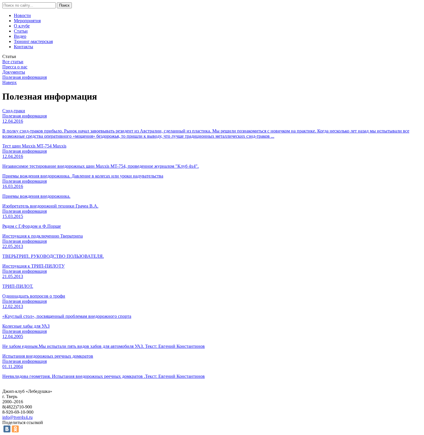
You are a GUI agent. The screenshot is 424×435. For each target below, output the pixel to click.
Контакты (23, 46)
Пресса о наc (14, 66)
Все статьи (12, 61)
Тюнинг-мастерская (33, 41)
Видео (20, 36)
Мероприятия (27, 20)
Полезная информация (24, 77)
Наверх (9, 82)
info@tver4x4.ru (17, 417)
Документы (13, 72)
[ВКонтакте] (6, 428)
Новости (22, 15)
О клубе (22, 25)
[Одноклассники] (15, 428)
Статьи (21, 31)
